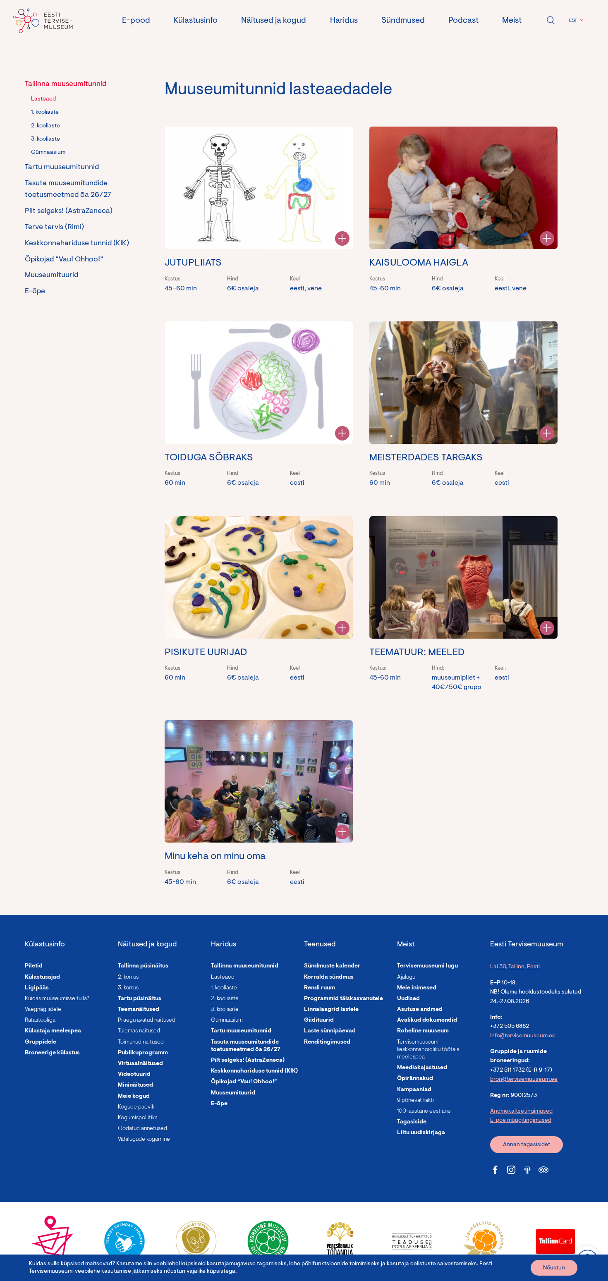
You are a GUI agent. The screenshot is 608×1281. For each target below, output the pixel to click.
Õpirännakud (415, 1079)
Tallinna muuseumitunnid (65, 84)
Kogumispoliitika (138, 1118)
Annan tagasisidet (526, 1145)
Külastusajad (42, 977)
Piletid (34, 966)
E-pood (136, 21)
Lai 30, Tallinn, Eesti (515, 967)
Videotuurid (134, 1074)
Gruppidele (40, 1042)
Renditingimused (327, 1042)
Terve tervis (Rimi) (54, 227)
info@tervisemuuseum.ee (522, 1036)
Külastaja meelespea (53, 1031)
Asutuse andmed (420, 1010)
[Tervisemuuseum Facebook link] (495, 1170)
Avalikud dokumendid (427, 1020)
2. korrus (128, 977)
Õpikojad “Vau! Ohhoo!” (64, 259)
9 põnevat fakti (415, 1101)
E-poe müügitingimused (520, 1120)
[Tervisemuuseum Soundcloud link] (527, 1170)
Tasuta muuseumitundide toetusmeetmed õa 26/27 (68, 189)
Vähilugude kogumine (144, 1139)
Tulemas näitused (139, 1031)
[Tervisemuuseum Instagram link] (511, 1170)
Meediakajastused (422, 1068)
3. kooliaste (45, 139)
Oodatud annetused (142, 1129)
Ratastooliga (40, 1020)
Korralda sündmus (329, 977)
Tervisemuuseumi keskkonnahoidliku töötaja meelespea (428, 1049)
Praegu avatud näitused (146, 1020)
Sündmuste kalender (332, 966)
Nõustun (554, 1268)
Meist (512, 21)
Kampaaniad (414, 1090)
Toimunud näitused (141, 1042)
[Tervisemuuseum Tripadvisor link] (543, 1170)
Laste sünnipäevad (330, 1031)
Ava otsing (550, 20)
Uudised (408, 999)
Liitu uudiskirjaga (421, 1133)
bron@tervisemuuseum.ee (524, 1079)
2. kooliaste (45, 126)
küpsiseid (193, 1264)
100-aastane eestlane (424, 1111)
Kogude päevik (136, 1107)
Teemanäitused (138, 1010)
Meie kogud (134, 1096)
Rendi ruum (319, 988)
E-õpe (35, 291)
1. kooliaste (45, 112)
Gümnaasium (48, 153)
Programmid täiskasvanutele (343, 999)
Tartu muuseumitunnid (62, 167)
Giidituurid (319, 1020)
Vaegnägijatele (43, 1010)
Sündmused (403, 21)
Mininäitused (135, 1085)
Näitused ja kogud (273, 21)
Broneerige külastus (52, 1053)
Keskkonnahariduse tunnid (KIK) (77, 243)
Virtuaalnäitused (140, 1064)
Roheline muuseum (423, 1031)
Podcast (463, 21)
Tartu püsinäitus (139, 999)
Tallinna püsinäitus (143, 966)
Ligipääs (37, 988)
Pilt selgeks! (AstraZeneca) (69, 211)
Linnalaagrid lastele (331, 1010)
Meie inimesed (416, 988)
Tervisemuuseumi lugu (427, 966)
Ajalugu (406, 977)
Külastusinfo (196, 21)
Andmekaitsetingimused (521, 1111)
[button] (575, 20)
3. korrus (128, 988)
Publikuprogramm (143, 1053)
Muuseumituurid (51, 275)
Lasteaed (43, 99)
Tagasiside (411, 1122)
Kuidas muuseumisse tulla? (57, 999)
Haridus (344, 21)
